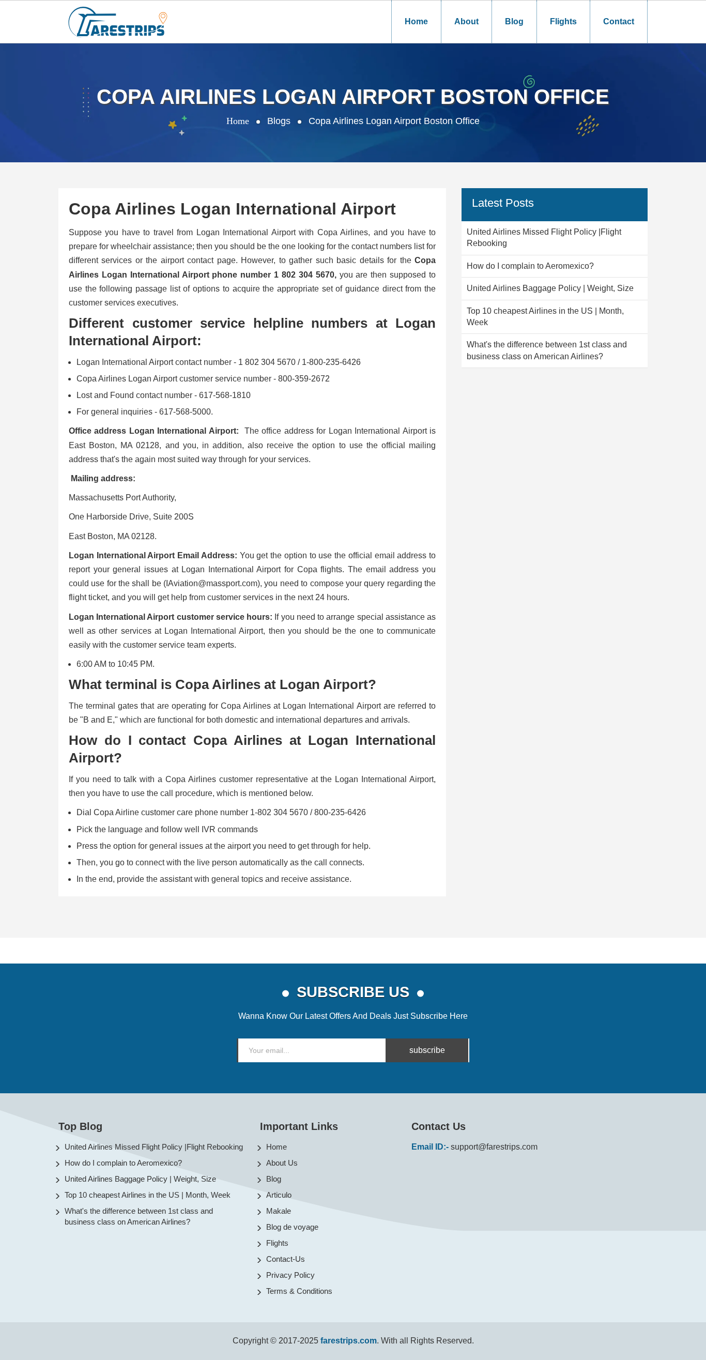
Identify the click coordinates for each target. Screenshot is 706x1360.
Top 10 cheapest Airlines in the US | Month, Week (148, 1194)
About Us (282, 1162)
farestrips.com (348, 1340)
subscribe (427, 1050)
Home (416, 21)
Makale (278, 1210)
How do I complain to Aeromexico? (123, 1162)
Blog (514, 21)
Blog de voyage (292, 1227)
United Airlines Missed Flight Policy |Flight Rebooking (154, 1146)
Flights (563, 21)
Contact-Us (285, 1259)
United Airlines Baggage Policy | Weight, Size (140, 1178)
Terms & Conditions (299, 1291)
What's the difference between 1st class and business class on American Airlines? (139, 1216)
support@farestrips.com (494, 1146)
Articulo (278, 1194)
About (466, 21)
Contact (618, 21)
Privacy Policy (290, 1275)
